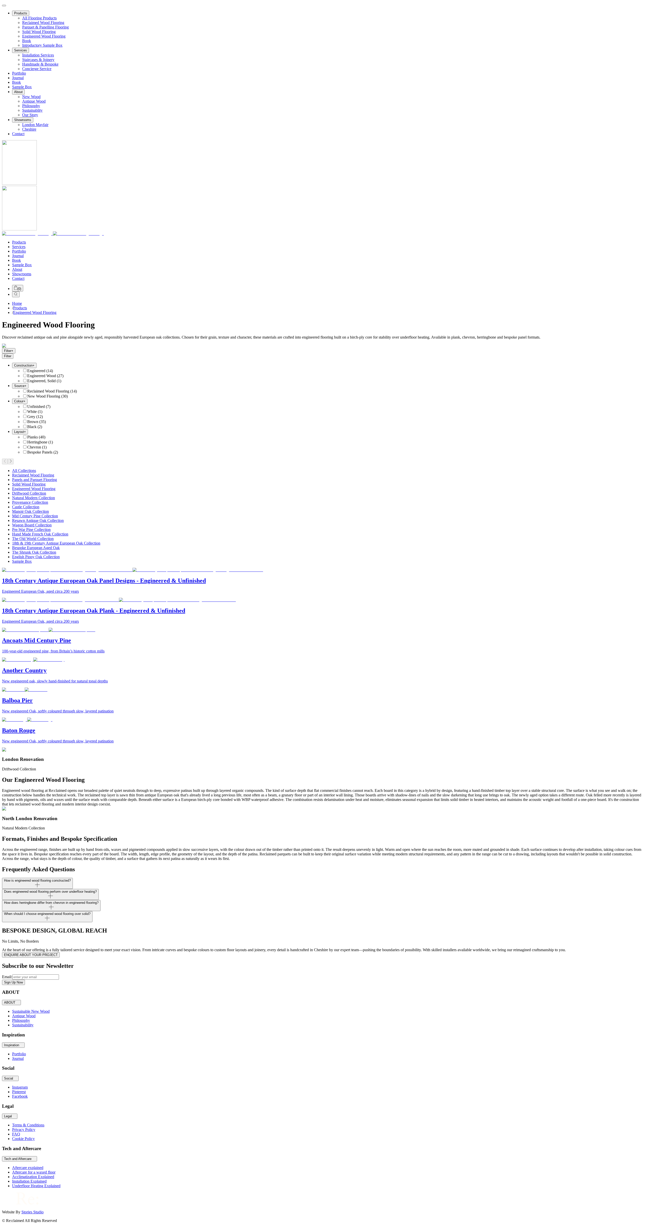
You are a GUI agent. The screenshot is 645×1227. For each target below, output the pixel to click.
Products (20, 13)
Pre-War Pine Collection (31, 529)
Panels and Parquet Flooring (34, 479)
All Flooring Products (39, 18)
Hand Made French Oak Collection (40, 534)
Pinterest (19, 1092)
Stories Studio (32, 1212)
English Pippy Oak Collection (36, 557)
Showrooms (22, 120)
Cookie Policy (23, 1138)
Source (20, 386)
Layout (20, 432)
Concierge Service (36, 69)
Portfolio (19, 73)
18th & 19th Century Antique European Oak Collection (56, 543)
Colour (19, 401)
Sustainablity (32, 110)
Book (26, 41)
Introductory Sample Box (42, 45)
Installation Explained (29, 1181)
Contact (18, 134)
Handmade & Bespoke (40, 64)
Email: (7, 977)
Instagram (20, 1087)
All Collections (24, 470)
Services (20, 50)
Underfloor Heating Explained (36, 1186)
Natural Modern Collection (33, 498)
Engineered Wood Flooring (44, 36)
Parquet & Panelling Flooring (45, 27)
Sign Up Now (13, 982)
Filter (8, 351)
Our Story (30, 115)
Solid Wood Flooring (39, 31)
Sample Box (22, 87)
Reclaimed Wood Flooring (43, 22)
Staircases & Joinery (38, 59)
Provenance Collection (30, 502)
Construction (24, 365)
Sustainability (23, 1025)
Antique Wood (34, 101)
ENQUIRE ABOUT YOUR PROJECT (31, 955)
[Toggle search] (16, 294)
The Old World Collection (33, 538)
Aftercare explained (27, 1167)
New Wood (31, 97)
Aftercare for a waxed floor (33, 1172)
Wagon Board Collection (32, 525)
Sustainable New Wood (31, 1011)
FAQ (16, 1134)
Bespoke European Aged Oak (36, 548)
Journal (18, 78)
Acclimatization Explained (33, 1177)
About (18, 92)
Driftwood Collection (29, 493)
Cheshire (29, 129)
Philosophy (31, 106)
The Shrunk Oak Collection (34, 552)
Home (17, 303)
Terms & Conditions (28, 1125)
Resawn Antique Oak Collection (38, 520)
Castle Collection (25, 507)
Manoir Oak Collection (30, 511)
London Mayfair (35, 125)
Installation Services (38, 55)
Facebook (20, 1096)
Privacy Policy (23, 1129)
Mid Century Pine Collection (35, 516)
